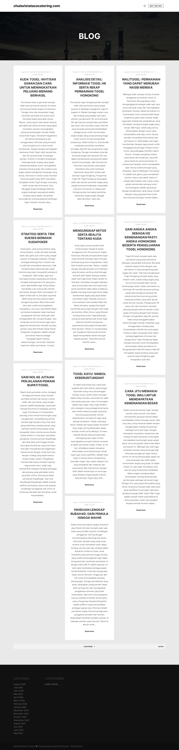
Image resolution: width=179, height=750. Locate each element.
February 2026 (20, 704)
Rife (15, 746)
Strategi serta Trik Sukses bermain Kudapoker (38, 238)
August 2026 (19, 684)
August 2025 (19, 723)
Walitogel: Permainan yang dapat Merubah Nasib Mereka (141, 83)
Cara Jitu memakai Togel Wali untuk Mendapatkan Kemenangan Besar (141, 397)
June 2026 (18, 691)
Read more (37, 209)
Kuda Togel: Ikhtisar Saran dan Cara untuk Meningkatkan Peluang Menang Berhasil (38, 87)
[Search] (144, 6)
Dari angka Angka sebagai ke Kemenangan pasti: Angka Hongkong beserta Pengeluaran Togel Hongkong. (141, 239)
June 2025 (18, 730)
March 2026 (19, 700)
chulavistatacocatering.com (26, 6)
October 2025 (20, 717)
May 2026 (18, 694)
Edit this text (156, 6)
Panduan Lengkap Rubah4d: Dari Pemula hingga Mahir (89, 514)
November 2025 (21, 713)
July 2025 (18, 726)
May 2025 (18, 733)
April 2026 (18, 697)
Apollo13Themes (61, 746)
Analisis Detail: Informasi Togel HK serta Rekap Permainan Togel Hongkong (89, 87)
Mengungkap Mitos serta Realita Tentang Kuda (89, 234)
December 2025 (21, 710)
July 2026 (18, 687)
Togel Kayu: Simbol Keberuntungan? (89, 376)
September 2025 (21, 720)
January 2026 (20, 707)
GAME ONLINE (38, 74)
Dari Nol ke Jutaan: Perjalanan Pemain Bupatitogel (38, 381)
